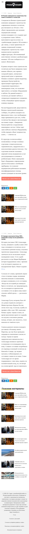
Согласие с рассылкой (14, 518)
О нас (14, 515)
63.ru (3, 269)
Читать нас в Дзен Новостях (11, 178)
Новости (10, 13)
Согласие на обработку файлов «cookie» (14, 522)
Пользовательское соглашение (14, 530)
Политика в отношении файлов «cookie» (14, 526)
